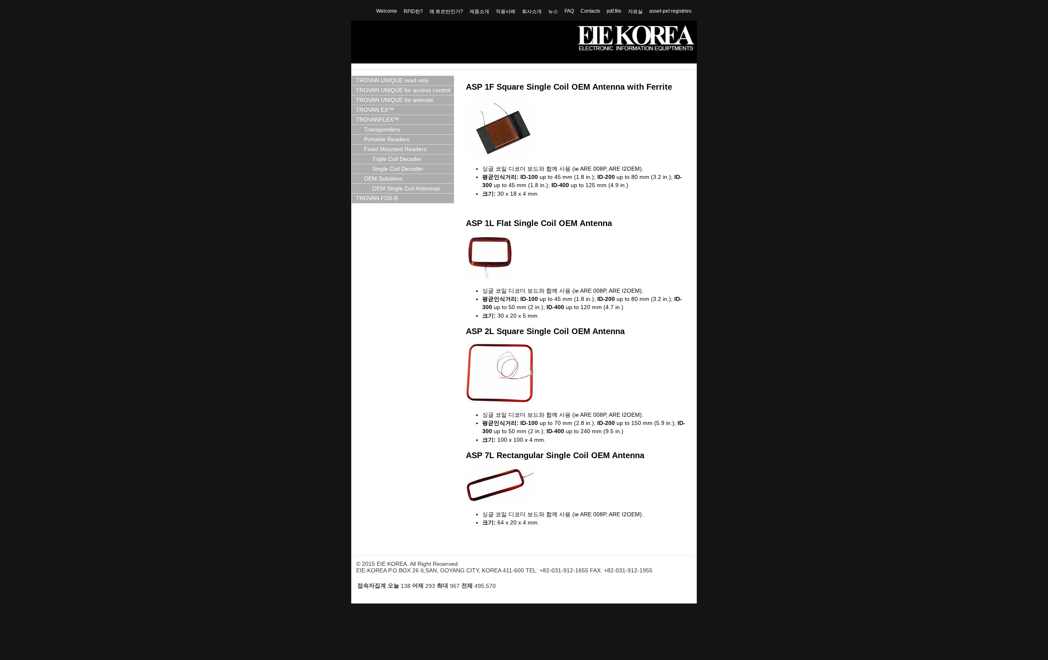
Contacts (590, 11)
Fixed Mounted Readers (395, 149)
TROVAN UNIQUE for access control (403, 90)
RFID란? (413, 11)
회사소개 (532, 11)
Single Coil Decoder (397, 169)
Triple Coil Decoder (397, 159)
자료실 (635, 11)
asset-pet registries (670, 11)
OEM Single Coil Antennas (406, 188)
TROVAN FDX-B (377, 198)
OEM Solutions (383, 179)
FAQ (569, 11)
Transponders (382, 130)
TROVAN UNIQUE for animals (394, 100)
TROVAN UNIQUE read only (392, 80)
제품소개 (479, 11)
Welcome (386, 11)
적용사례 (505, 11)
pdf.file (614, 11)
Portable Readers (386, 139)
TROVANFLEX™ (377, 120)
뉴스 (553, 11)
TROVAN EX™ (375, 110)
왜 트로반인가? (446, 11)
